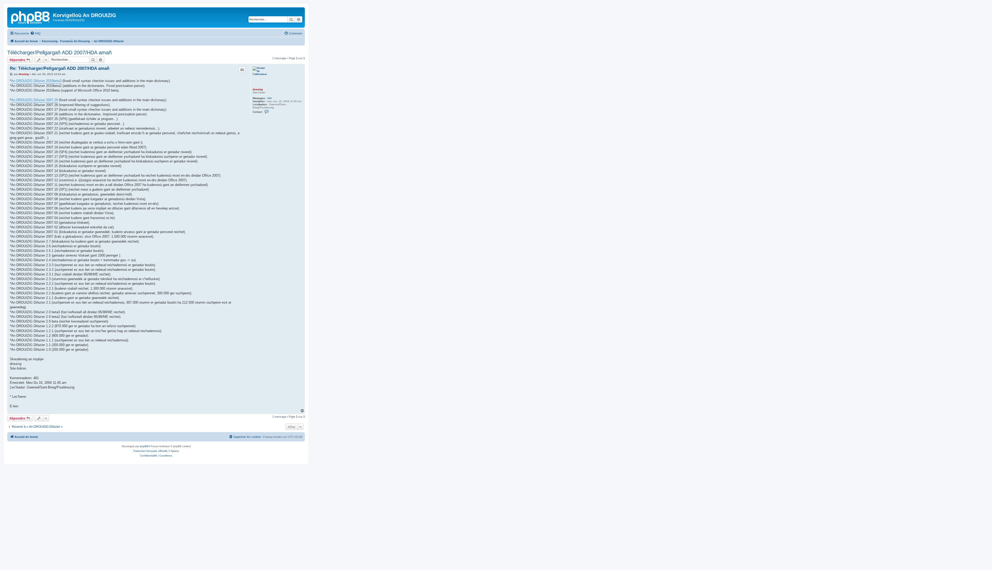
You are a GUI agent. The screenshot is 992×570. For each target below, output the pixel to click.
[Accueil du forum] (31, 17)
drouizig (258, 89)
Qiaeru (175, 450)
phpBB (144, 446)
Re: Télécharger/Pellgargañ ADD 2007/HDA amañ (59, 68)
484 (269, 98)
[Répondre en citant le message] (242, 69)
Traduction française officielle (150, 450)
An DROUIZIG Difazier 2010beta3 (36, 81)
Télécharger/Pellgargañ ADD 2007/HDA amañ (59, 52)
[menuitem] (35, 33)
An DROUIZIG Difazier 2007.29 (34, 100)
